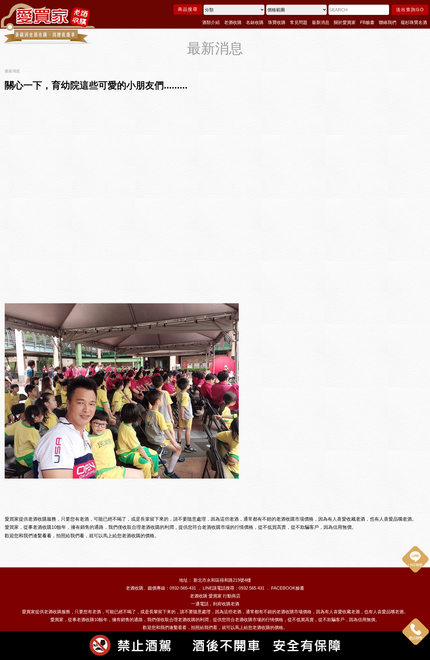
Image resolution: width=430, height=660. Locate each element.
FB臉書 (367, 22)
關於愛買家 (345, 22)
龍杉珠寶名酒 (414, 22)
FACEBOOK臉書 (287, 587)
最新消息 (320, 22)
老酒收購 (233, 22)
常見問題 (298, 22)
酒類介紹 (211, 22)
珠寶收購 (276, 22)
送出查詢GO (410, 9)
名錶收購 (255, 22)
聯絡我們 (387, 22)
